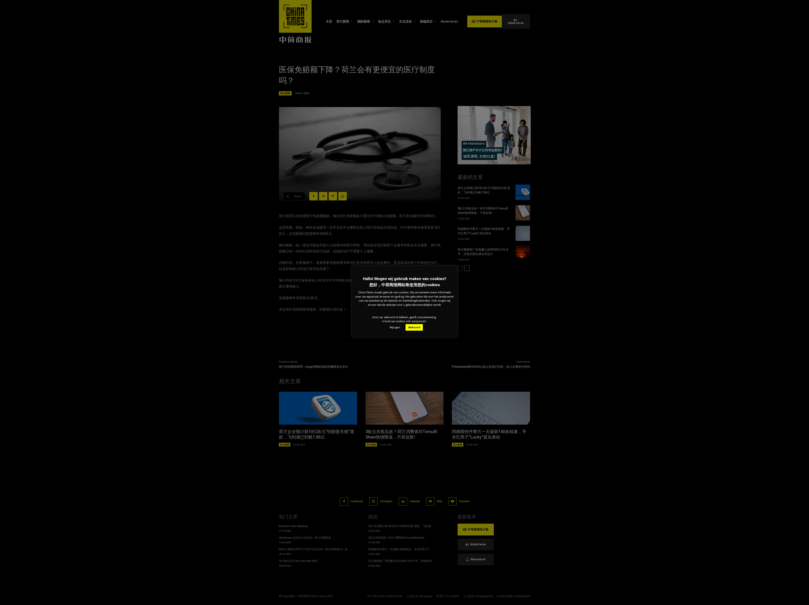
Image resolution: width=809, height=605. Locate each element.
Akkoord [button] (414, 327)
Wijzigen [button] (395, 327)
